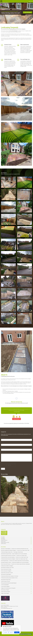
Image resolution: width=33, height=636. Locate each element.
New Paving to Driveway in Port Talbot (7, 567)
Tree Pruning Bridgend (5, 584)
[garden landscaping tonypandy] (8, 305)
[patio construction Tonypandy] (8, 182)
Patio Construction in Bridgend (6, 570)
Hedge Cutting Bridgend (5, 593)
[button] (25, 634)
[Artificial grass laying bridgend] (24, 219)
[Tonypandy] (8, 231)
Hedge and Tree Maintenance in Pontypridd (8, 588)
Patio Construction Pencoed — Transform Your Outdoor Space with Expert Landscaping (15, 564)
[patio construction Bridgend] (24, 194)
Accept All (16, 632)
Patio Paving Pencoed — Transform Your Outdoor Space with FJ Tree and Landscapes (15, 560)
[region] (11, 629)
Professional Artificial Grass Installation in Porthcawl (9, 576)
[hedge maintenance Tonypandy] (24, 268)
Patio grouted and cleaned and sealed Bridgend (8, 582)
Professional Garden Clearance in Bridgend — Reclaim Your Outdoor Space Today (14, 558)
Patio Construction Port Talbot (6, 569)
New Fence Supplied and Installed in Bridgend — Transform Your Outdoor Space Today (15, 550)
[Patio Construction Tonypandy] (24, 318)
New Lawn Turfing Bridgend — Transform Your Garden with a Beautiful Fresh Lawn (14, 548)
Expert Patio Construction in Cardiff (7, 572)
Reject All (11, 632)
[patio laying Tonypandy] (24, 293)
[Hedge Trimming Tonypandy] (24, 244)
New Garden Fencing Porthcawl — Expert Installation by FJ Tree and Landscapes (14, 553)
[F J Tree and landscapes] (1, 1)
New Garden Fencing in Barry (6, 579)
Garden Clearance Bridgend (5, 591)
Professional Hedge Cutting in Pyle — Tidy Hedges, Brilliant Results (12, 552)
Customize (5, 632)
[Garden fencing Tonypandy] (24, 231)
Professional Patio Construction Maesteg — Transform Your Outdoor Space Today (14, 557)
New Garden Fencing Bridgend (6, 574)
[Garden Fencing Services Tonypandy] (24, 281)
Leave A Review (16, 418)
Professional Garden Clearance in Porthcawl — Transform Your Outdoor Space (14, 555)
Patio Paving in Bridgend (5, 589)
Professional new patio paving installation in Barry (9, 577)
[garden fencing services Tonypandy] (24, 256)
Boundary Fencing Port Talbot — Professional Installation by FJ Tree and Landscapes (15, 562)
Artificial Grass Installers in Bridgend (7, 565)
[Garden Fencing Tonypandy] (8, 206)
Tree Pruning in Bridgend (5, 586)
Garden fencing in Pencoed (5, 581)
